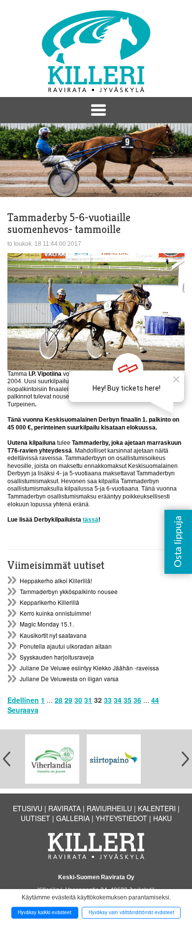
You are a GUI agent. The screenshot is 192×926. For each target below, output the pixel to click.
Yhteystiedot (121, 818)
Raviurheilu (109, 808)
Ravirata (64, 808)
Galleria (73, 818)
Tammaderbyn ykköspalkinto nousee (69, 591)
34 (118, 700)
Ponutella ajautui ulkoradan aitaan (66, 646)
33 (108, 700)
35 (127, 700)
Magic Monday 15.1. (47, 624)
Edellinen (23, 700)
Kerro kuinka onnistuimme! (55, 613)
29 (68, 700)
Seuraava (22, 710)
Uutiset (35, 818)
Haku (162, 818)
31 (88, 700)
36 (137, 700)
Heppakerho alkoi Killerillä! (56, 580)
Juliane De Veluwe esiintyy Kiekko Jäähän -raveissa (89, 667)
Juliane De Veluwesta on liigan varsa (69, 678)
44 (155, 700)
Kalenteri (157, 808)
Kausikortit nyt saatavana (53, 635)
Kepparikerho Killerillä (49, 602)
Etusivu (27, 808)
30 (78, 700)
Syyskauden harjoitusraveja (57, 657)
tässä (90, 519)
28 (59, 700)
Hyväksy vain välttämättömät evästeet (131, 912)
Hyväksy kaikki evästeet (44, 912)
